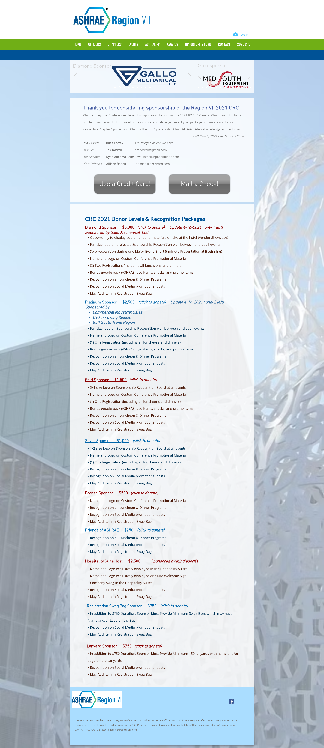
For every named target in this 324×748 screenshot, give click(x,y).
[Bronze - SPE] (237, 87)
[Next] (189, 76)
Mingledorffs (187, 561)
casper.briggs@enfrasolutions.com (118, 729)
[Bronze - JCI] (242, 87)
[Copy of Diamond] (119, 87)
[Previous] (75, 76)
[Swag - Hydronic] (233, 87)
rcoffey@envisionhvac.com (154, 143)
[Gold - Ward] (216, 87)
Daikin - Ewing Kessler (112, 317)
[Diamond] (115, 87)
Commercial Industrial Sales (117, 312)
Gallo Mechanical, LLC (129, 232)
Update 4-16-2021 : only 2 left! (195, 302)
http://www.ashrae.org (225, 724)
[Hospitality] (150, 87)
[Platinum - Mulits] (137, 87)
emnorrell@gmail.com (151, 150)
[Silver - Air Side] (229, 87)
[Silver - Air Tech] (220, 87)
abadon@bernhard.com (223, 129)
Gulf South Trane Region (114, 322)
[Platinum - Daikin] (128, 87)
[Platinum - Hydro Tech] (141, 87)
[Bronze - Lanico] (246, 87)
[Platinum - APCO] (133, 87)
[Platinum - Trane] (124, 87)
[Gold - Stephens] (212, 87)
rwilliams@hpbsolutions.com (158, 157)
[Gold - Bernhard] (202, 87)
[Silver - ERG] (225, 87)
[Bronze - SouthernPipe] (250, 87)
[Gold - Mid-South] (207, 87)
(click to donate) (143, 380)
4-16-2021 (192, 227)
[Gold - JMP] (198, 87)
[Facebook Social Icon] (231, 701)
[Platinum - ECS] (145, 87)
